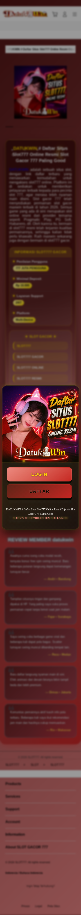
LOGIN (39, 474)
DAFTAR (39, 491)
